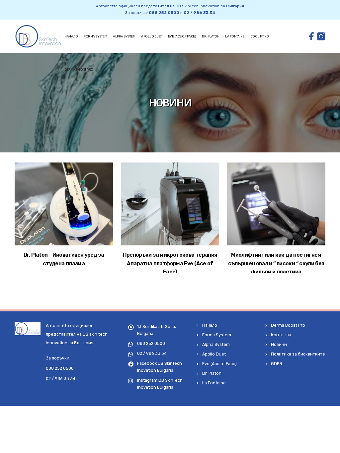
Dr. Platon (210, 36)
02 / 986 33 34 (199, 12)
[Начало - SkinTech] (38, 36)
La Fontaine (234, 36)
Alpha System (124, 36)
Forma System (95, 36)
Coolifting (259, 36)
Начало (71, 36)
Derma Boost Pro (78, 70)
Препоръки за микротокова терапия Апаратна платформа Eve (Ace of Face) (170, 263)
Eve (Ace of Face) (182, 36)
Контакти (281, 334)
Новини (279, 344)
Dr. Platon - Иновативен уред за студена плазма (64, 259)
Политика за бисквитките (298, 354)
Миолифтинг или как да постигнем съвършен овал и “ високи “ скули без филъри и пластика (276, 263)
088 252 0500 (164, 12)
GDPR (276, 363)
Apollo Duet (151, 36)
